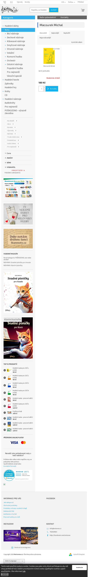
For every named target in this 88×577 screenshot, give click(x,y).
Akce (10, 124)
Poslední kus (13, 140)
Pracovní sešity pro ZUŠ (12, 517)
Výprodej (19, 2)
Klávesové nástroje (16, 41)
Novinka (11, 127)
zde (24, 571)
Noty (7, 29)
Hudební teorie (12, 79)
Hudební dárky (12, 26)
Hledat (53, 10)
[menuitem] (47, 17)
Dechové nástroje (15, 37)
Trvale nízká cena (14, 137)
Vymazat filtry (17, 170)
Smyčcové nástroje (16, 45)
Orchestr (11, 60)
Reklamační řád (9, 511)
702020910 (53, 532)
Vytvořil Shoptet (79, 554)
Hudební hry (10, 87)
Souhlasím (79, 568)
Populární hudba (15, 68)
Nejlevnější (55, 33)
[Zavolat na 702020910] (7, 2)
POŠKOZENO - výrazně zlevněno (15, 112)
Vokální (10, 53)
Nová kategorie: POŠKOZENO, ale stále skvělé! (17, 258)
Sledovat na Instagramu (22, 547)
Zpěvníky (9, 83)
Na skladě (12, 121)
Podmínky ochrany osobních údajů (15, 508)
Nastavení (4, 574)
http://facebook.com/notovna (60, 535)
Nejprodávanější (45, 38)
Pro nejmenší (13, 72)
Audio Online (13, 143)
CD (6, 95)
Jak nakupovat (9, 502)
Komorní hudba (14, 56)
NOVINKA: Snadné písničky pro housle (17, 262)
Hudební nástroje (13, 99)
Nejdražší (67, 33)
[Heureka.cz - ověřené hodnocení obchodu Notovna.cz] (18, 475)
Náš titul (11, 134)
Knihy (7, 91)
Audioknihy (10, 102)
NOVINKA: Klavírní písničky (13, 265)
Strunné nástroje (15, 49)
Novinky (27, 2)
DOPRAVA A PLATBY (10, 514)
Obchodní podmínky (10, 505)
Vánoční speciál (14, 76)
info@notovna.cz (55, 528)
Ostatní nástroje (15, 64)
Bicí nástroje (13, 33)
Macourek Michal (49, 66)
